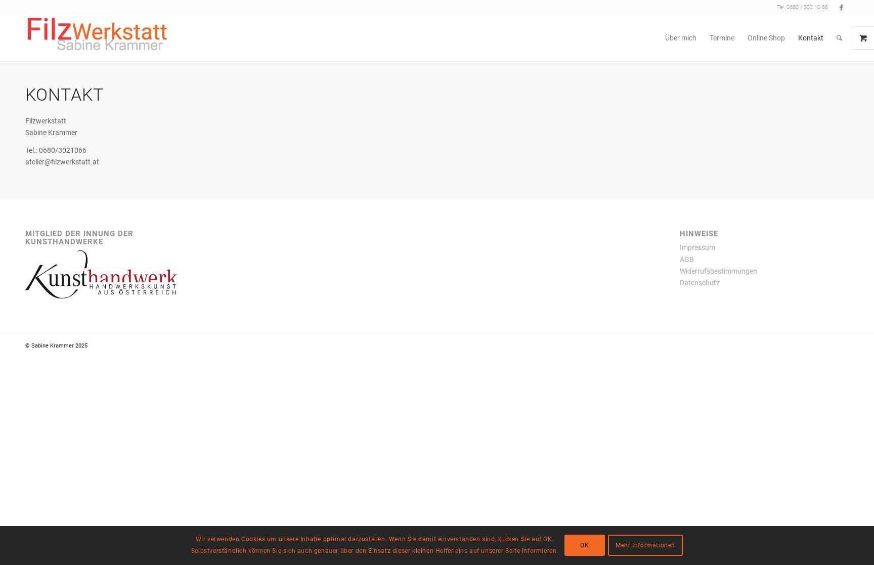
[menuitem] (681, 38)
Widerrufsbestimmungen (718, 271)
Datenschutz (700, 283)
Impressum (697, 247)
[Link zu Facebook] (841, 7)
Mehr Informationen (645, 545)
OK (584, 545)
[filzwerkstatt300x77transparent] (97, 38)
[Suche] (839, 38)
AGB (687, 259)
